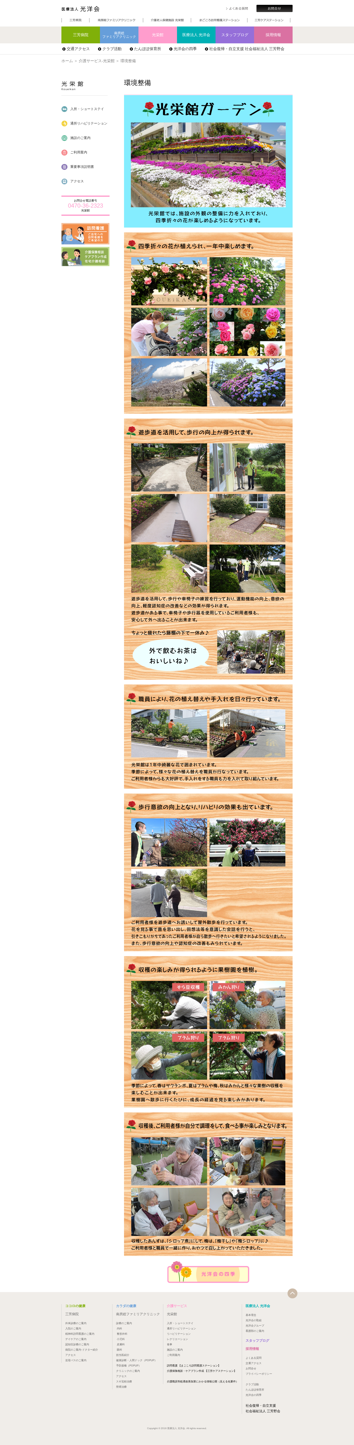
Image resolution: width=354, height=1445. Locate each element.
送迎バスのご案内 (75, 1360)
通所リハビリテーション (88, 123)
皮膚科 (121, 1344)
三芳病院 (80, 35)
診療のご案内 (124, 1323)
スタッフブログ (234, 35)
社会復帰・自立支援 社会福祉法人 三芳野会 (246, 49)
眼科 (119, 1349)
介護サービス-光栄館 (97, 61)
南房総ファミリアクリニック (119, 35)
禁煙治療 (121, 1386)
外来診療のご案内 (75, 1323)
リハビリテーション (179, 1333)
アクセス (77, 181)
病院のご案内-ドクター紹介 (81, 1349)
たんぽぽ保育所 (147, 49)
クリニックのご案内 (128, 1370)
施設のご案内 (80, 138)
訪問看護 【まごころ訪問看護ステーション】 (194, 1365)
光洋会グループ (255, 1325)
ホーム (67, 61)
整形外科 (122, 1333)
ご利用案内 (78, 152)
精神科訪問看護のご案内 (79, 1333)
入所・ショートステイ (87, 109)
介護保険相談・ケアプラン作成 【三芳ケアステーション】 (201, 1370)
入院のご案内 (73, 1328)
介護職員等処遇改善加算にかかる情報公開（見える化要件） (202, 1381)
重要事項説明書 (82, 167)
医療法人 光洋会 (80, 9)
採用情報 (273, 35)
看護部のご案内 (255, 1330)
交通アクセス (78, 49)
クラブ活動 (112, 49)
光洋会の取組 (254, 1320)
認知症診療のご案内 (77, 1344)
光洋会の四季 (185, 49)
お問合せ (251, 1368)
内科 (119, 1328)
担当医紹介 (122, 1354)
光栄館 (158, 35)
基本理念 (251, 1315)
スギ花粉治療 (124, 1381)
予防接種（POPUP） (128, 1365)
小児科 (121, 1339)
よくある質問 (254, 1357)
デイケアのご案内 (75, 1339)
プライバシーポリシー (259, 1373)
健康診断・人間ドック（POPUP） (136, 1360)
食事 (169, 1344)
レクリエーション (177, 1339)
